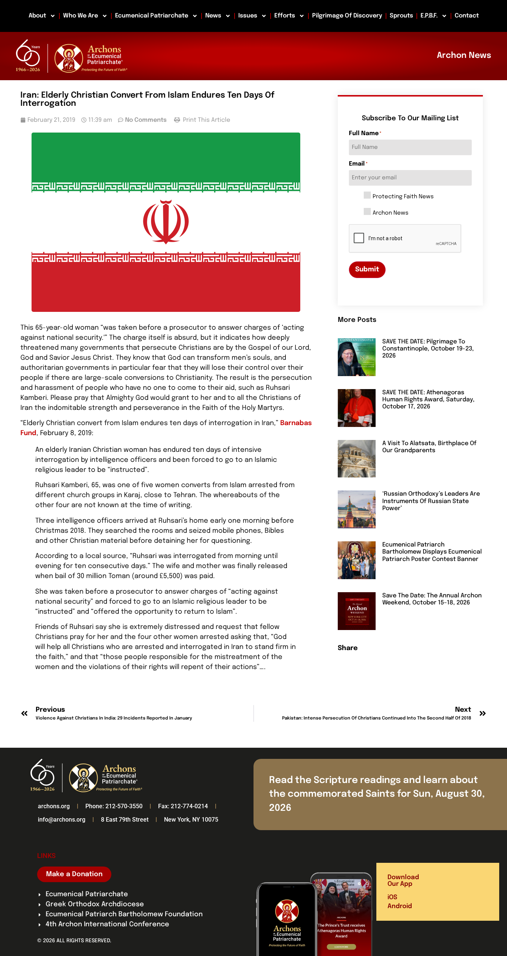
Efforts (284, 16)
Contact (467, 16)
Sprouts (401, 16)
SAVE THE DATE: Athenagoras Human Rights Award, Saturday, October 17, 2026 (428, 399)
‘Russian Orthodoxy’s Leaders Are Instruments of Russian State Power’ (431, 501)
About (37, 16)
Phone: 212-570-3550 (114, 806)
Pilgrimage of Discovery (347, 16)
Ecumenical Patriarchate (151, 16)
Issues (247, 16)
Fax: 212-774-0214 (183, 806)
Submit (367, 269)
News (213, 16)
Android (399, 906)
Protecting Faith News (403, 197)
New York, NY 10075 (191, 819)
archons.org (54, 806)
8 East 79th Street (124, 819)
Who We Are (80, 16)
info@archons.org (61, 819)
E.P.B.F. (429, 16)
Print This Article (205, 120)
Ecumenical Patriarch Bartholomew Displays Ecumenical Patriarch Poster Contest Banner (432, 552)
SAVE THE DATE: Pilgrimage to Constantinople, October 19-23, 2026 (428, 349)
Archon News (390, 213)
